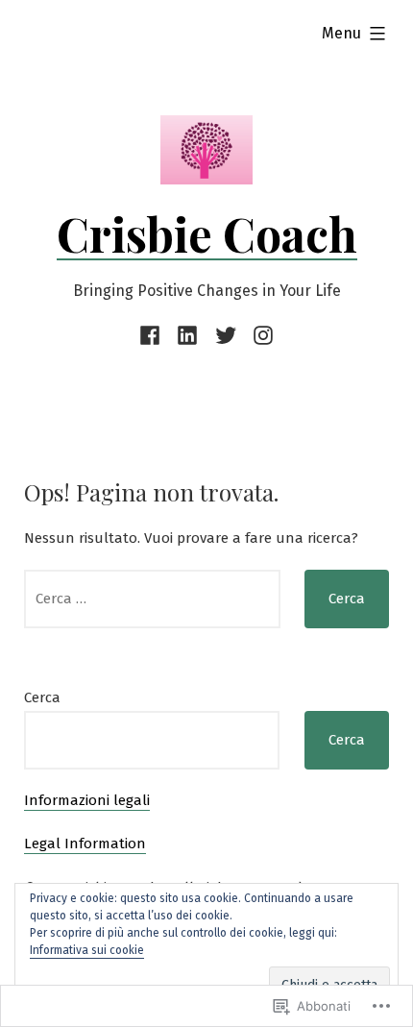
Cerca (42, 697)
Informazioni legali (87, 800)
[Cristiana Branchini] (187, 336)
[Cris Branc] (225, 336)
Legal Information (85, 843)
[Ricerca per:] (152, 599)
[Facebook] (153, 336)
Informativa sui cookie (87, 950)
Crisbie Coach (207, 233)
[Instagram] (260, 336)
